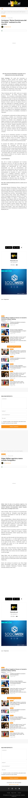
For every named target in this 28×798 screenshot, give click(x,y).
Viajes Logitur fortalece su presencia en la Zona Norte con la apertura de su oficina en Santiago (18, 352)
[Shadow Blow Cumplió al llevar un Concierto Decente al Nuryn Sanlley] (14, 308)
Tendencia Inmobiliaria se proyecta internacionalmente (17, 323)
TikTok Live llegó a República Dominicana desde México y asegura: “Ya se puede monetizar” (18, 331)
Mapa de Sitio (13, 792)
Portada (8, 792)
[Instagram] (13, 264)
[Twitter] (14, 264)
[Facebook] (11, 264)
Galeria (3, 316)
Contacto (19, 792)
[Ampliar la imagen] (25, 270)
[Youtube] (16, 264)
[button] (2, 9)
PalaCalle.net (8, 26)
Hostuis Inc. (3, 320)
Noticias (5, 11)
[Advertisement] (14, 58)
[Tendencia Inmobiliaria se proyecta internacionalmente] (5, 325)
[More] (21, 247)
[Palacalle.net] (14, 3)
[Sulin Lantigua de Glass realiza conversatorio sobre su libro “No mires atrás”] (5, 383)
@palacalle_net (14, 784)
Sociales (11, 349)
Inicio (2, 11)
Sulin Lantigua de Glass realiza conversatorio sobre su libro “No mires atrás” (17, 383)
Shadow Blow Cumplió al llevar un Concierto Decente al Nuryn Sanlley (14, 318)
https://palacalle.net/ (14, 262)
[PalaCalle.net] (2, 27)
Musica (3, 341)
